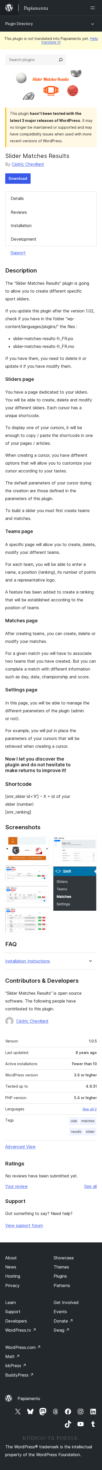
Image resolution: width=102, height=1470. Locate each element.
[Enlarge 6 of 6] (89, 873)
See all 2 (89, 1109)
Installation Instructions (27, 961)
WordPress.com (23, 1347)
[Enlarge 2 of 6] (41, 872)
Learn (10, 1302)
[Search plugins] (60, 60)
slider (90, 1132)
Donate (63, 1321)
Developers (16, 1321)
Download (18, 178)
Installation (21, 225)
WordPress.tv (20, 1330)
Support (18, 252)
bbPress (15, 1365)
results (76, 1132)
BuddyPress (19, 1375)
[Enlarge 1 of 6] (41, 843)
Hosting (12, 1276)
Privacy (12, 1285)
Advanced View (20, 1146)
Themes (61, 1267)
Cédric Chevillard (28, 164)
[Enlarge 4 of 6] (41, 914)
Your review (16, 1186)
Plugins (60, 1276)
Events (60, 1311)
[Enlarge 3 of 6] (41, 893)
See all (90, 1186)
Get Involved (66, 1302)
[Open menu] (93, 8)
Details (17, 198)
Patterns (62, 1285)
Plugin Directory (19, 23)
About (11, 1257)
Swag (62, 1330)
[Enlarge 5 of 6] (89, 843)
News (10, 1267)
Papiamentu (29, 1398)
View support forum (24, 1225)
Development (23, 239)
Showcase (64, 1257)
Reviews (19, 212)
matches (88, 1121)
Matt (12, 1356)
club (74, 1121)
